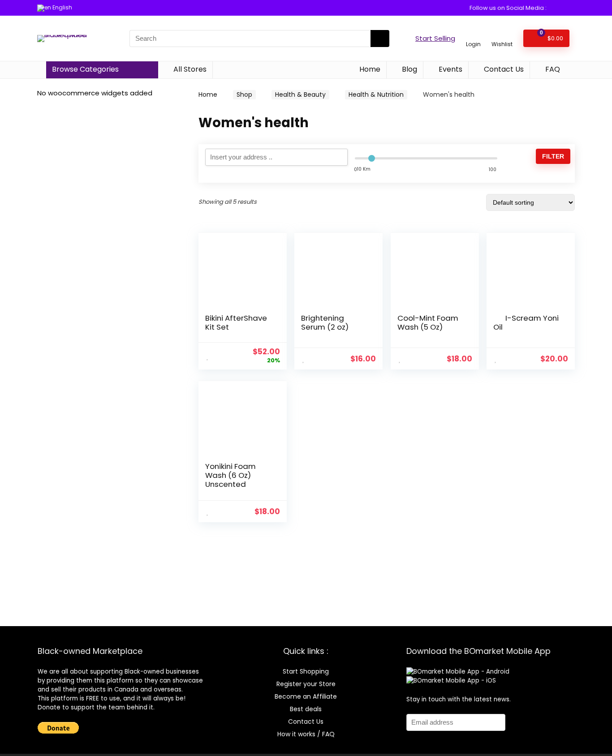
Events (449, 69)
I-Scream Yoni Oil (526, 322)
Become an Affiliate (306, 696)
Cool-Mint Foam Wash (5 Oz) (427, 322)
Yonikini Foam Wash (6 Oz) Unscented (230, 475)
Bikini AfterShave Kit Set (236, 322)
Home (369, 69)
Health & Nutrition (376, 94)
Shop (244, 94)
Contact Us (503, 69)
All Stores (189, 69)
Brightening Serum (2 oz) (325, 322)
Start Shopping (306, 671)
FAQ (551, 69)
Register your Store (306, 683)
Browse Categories (85, 69)
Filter (553, 156)
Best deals (306, 708)
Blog (408, 69)
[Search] (380, 38)
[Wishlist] (502, 34)
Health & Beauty (300, 94)
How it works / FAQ (306, 734)
